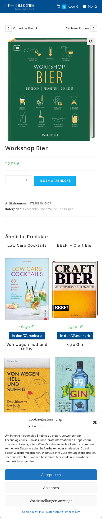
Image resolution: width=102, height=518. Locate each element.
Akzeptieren (51, 474)
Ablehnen (51, 487)
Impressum (72, 512)
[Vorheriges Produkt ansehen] (8, 28)
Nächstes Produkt (77, 28)
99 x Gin (75, 345)
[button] (95, 422)
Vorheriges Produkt (25, 28)
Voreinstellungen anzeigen (51, 500)
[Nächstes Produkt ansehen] (93, 28)
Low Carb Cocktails (26, 245)
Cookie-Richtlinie (33, 512)
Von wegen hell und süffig (26, 346)
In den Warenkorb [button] (27, 336)
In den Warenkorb (55, 181)
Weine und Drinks (60, 209)
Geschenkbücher (35, 209)
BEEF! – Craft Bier (75, 245)
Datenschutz (54, 512)
